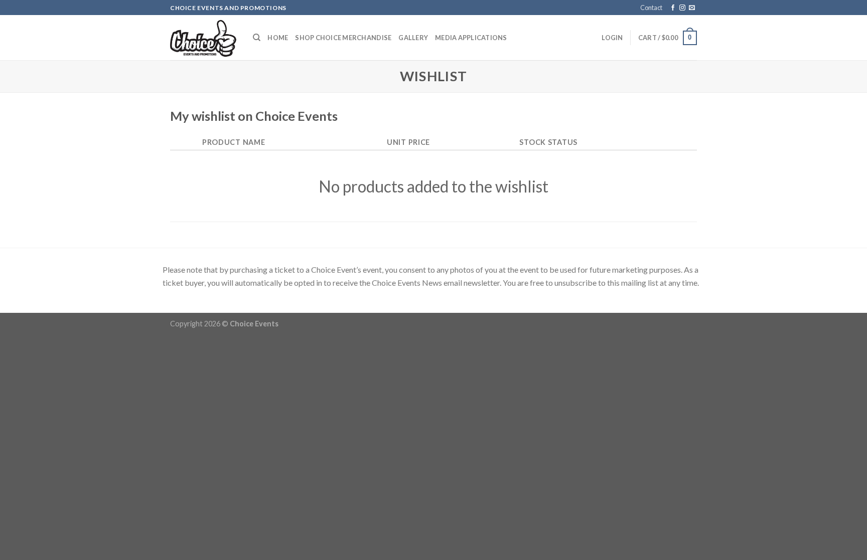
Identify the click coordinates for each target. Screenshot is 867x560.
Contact (651, 8)
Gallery (413, 38)
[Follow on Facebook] (673, 8)
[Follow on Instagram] (682, 8)
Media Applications (471, 38)
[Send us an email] (692, 8)
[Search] (256, 37)
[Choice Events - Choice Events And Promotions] (204, 38)
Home (277, 38)
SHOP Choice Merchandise (343, 38)
